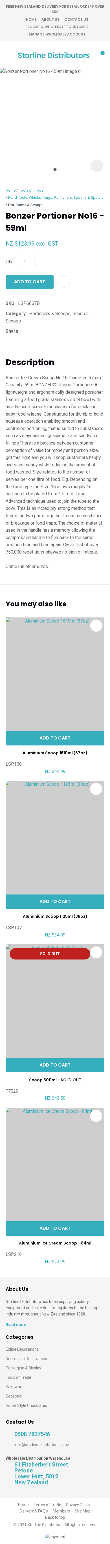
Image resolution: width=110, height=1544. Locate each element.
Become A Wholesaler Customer (57, 26)
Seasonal (14, 1396)
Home (31, 19)
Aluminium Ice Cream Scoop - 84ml (55, 1243)
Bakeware (15, 1386)
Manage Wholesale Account (57, 34)
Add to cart (29, 281)
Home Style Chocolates (26, 1405)
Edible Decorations (22, 1349)
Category (16, 313)
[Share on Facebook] (23, 331)
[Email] (39, 331)
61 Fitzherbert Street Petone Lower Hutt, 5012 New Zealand (41, 1474)
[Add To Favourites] (64, 281)
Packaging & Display (23, 1368)
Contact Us (76, 19)
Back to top (55, 1517)
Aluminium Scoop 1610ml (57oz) (55, 753)
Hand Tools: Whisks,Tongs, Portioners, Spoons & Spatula (56, 197)
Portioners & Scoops (25, 204)
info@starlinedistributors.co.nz (41, 1444)
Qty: (9, 261)
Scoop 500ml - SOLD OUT (55, 1080)
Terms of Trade (47, 1505)
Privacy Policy (78, 1505)
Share (12, 331)
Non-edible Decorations (26, 1358)
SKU (10, 303)
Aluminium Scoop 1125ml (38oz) (55, 916)
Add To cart (55, 738)
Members (61, 1511)
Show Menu (9, 55)
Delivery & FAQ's (34, 1511)
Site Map (83, 1511)
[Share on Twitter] (30, 331)
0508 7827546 (32, 1434)
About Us (50, 19)
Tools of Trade (31, 190)
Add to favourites (96, 625)
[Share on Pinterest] (48, 331)
